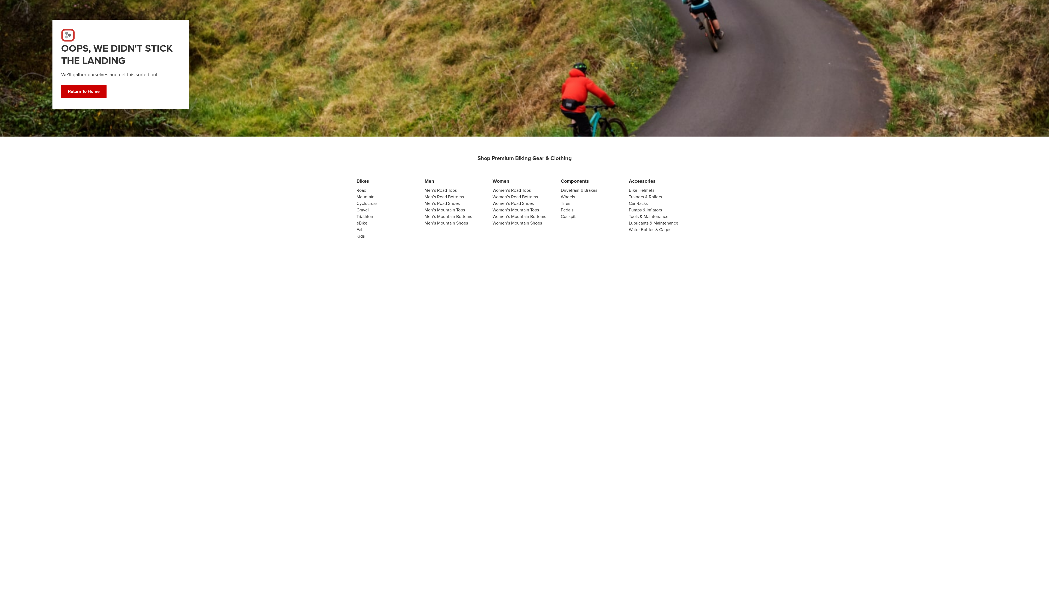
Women (501, 181)
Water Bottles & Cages (650, 229)
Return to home (84, 91)
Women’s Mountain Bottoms (519, 216)
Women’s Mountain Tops (516, 210)
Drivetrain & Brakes (579, 190)
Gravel (362, 210)
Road (361, 190)
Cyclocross (366, 203)
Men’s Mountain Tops (445, 210)
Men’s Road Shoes (442, 203)
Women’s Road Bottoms (515, 197)
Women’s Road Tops (512, 190)
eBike (361, 223)
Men (429, 181)
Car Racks (638, 203)
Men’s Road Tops (441, 190)
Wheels (568, 197)
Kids (360, 236)
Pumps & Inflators (645, 210)
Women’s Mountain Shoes (517, 223)
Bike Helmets (641, 190)
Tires (565, 203)
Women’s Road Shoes (513, 203)
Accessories (642, 181)
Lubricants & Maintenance (653, 223)
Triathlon (364, 216)
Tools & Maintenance (648, 216)
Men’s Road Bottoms (444, 197)
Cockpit (568, 216)
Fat (359, 229)
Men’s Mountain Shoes (446, 223)
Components (575, 181)
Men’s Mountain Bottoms (448, 216)
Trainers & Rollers (645, 197)
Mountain (365, 197)
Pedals (567, 210)
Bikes (362, 181)
